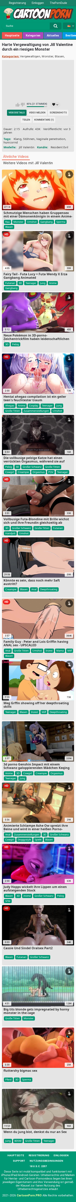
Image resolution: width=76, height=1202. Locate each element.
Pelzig (15, 344)
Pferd (8, 1079)
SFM (7, 901)
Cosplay (33, 405)
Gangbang (46, 221)
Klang (18, 139)
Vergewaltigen (30, 56)
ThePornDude (58, 2)
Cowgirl (9, 472)
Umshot (32, 221)
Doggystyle (24, 839)
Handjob (10, 533)
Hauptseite (12, 35)
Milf (69, 650)
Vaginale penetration (50, 139)
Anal (33, 589)
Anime (53, 283)
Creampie (23, 472)
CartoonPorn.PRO (29, 1195)
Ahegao (9, 405)
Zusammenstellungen (36, 410)
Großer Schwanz (32, 467)
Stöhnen (28, 139)
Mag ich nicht (23, 105)
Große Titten (12, 410)
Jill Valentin (26, 147)
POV (50, 472)
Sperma (60, 221)
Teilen (26, 119)
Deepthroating (48, 589)
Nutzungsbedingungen (46, 1160)
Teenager (31, 283)
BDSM (17, 1140)
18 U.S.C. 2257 (38, 1166)
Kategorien (33, 35)
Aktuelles (53, 35)
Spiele (38, 839)
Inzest (49, 650)
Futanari (10, 283)
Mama (60, 650)
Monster (47, 56)
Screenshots (58, 112)
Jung (42, 283)
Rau (7, 221)
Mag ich (18, 105)
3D (20, 283)
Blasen (59, 56)
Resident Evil (59, 147)
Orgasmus (39, 472)
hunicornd (11, 142)
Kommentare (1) (44, 119)
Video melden (37, 112)
